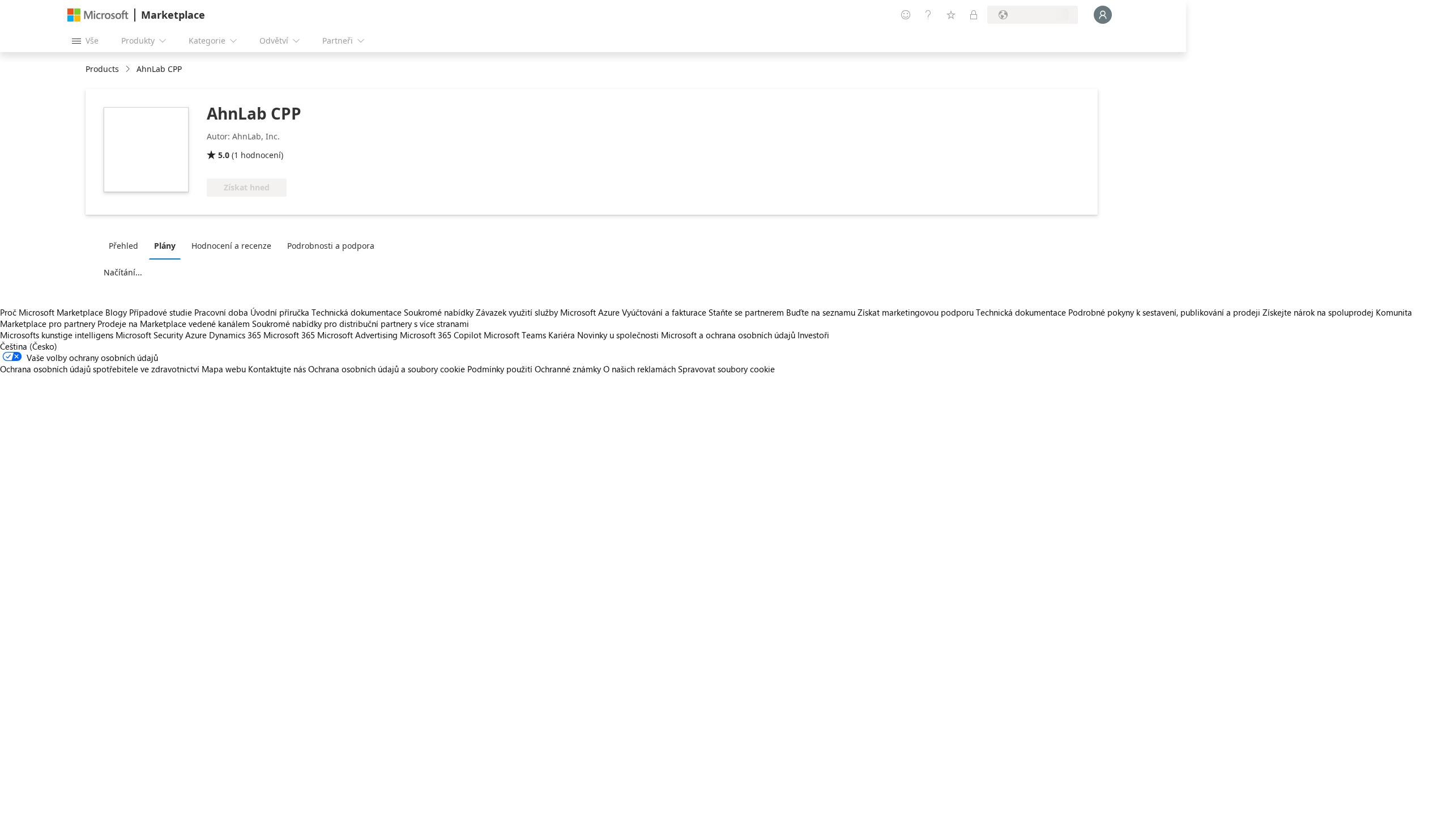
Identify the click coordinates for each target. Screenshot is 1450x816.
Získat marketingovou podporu (916, 312)
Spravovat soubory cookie (726, 369)
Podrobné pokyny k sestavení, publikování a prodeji (1164, 312)
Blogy (116, 312)
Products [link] (102, 68)
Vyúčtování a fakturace (664, 312)
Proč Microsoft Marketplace (51, 312)
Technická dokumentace (357, 312)
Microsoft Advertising (357, 335)
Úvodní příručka (279, 312)
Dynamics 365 (235, 335)
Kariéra (561, 335)
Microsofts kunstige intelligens (56, 335)
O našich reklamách (639, 369)
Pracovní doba (221, 312)
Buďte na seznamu (820, 312)
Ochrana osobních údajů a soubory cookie (386, 369)
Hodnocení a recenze (231, 245)
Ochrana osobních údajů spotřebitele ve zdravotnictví (99, 369)
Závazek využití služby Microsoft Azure (549, 312)
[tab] (126, 245)
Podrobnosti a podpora (330, 245)
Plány (165, 245)
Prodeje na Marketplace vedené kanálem (173, 323)
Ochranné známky (568, 369)
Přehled (123, 245)
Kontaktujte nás (277, 369)
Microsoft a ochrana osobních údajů (728, 335)
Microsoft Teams (515, 335)
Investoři (813, 335)
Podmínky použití (499, 369)
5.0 (223, 155)
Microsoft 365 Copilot (440, 335)
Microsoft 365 (289, 335)
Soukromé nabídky (439, 312)
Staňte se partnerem (746, 312)
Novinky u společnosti (618, 335)
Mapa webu (224, 369)
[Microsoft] (98, 15)
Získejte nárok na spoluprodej (1318, 312)
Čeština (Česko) (28, 346)
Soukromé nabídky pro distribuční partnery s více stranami (360, 323)
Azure (196, 335)
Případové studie (160, 312)
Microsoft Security (149, 335)
